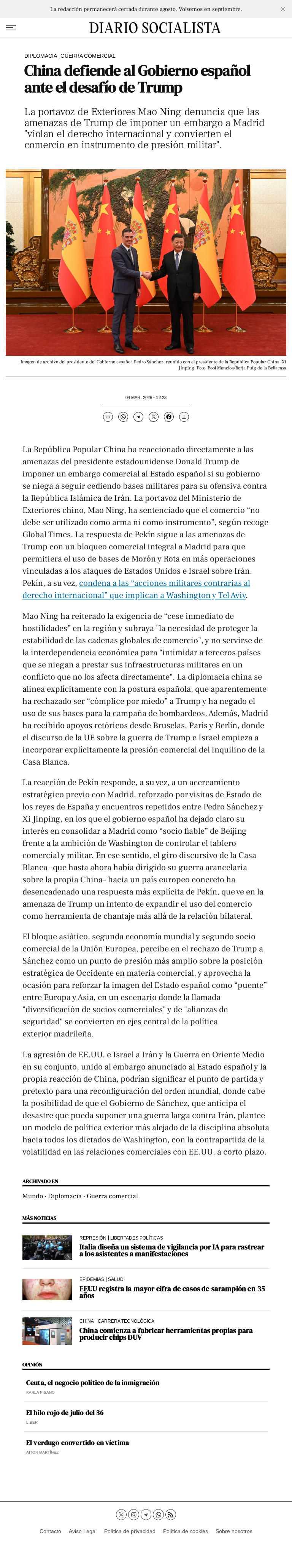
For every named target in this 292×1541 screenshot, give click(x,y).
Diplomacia (40, 56)
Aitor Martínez (42, 1452)
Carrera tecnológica (126, 1321)
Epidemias (91, 1279)
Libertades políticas (136, 1237)
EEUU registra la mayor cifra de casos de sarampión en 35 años (172, 1292)
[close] (283, 9)
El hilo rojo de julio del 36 (65, 1412)
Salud (116, 1279)
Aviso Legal (83, 1531)
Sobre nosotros (234, 1531)
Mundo (32, 1196)
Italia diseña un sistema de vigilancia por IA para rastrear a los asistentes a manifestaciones (171, 1250)
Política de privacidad (130, 1531)
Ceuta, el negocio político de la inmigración (92, 1382)
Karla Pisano (40, 1392)
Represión (92, 1237)
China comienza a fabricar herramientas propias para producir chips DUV (166, 1333)
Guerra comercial (88, 56)
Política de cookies (185, 1531)
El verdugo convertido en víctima (77, 1442)
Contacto (50, 1531)
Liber (32, 1422)
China (86, 1321)
